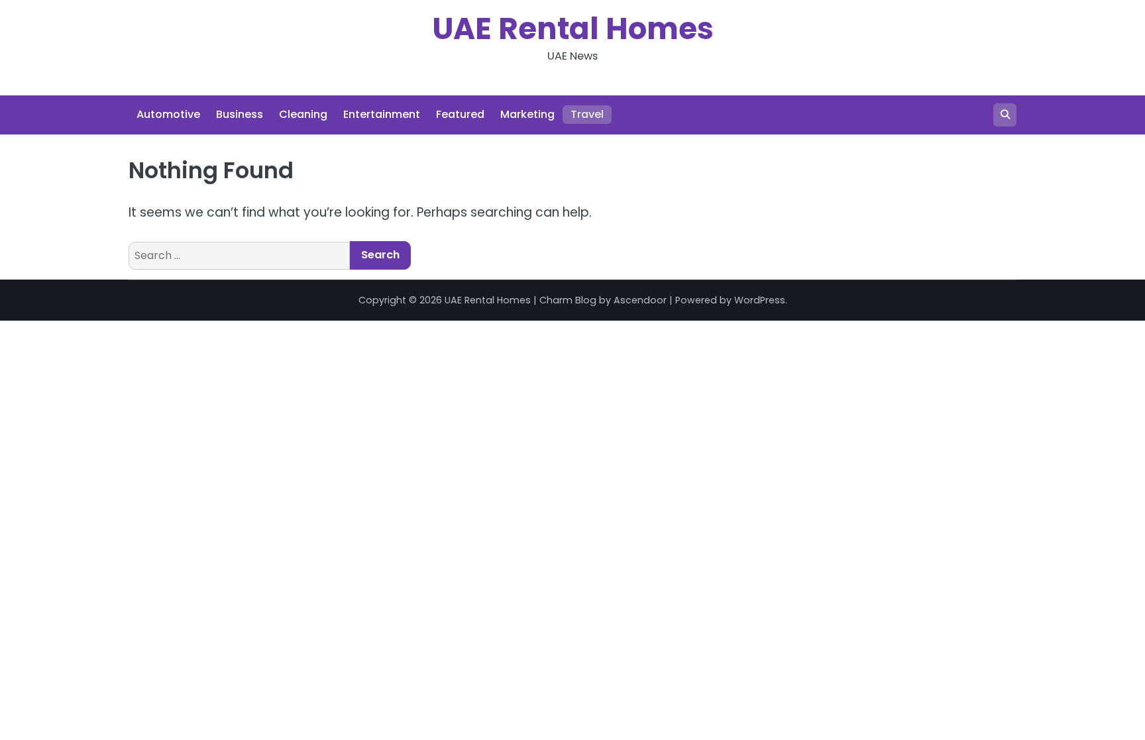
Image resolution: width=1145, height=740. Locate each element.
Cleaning (303, 114)
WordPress (759, 300)
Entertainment (381, 114)
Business (239, 114)
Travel (587, 114)
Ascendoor (640, 300)
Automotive (168, 114)
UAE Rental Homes (573, 29)
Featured (460, 114)
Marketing (527, 114)
